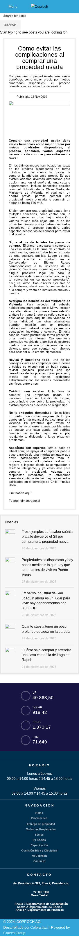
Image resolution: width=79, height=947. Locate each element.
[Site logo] (39, 6)
